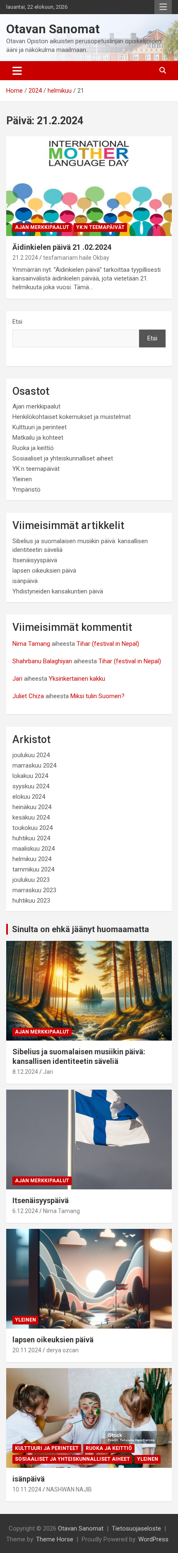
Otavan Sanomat (53, 29)
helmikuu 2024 (31, 859)
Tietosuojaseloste (136, 1528)
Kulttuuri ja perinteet (39, 427)
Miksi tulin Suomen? (97, 696)
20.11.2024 (26, 1350)
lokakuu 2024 (30, 776)
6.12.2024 (25, 1211)
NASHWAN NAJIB (69, 1489)
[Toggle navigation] (17, 70)
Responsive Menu (163, 7)
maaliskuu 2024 (33, 848)
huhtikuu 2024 (31, 838)
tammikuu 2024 (33, 869)
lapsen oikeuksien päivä (44, 570)
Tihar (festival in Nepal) (108, 643)
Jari (17, 678)
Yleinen (22, 479)
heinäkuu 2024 (31, 807)
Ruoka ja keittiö (33, 448)
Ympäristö (26, 489)
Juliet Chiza (28, 696)
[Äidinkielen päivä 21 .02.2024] (89, 186)
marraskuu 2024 (34, 765)
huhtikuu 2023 (31, 900)
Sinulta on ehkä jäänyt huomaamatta (80, 929)
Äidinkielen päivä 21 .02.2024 (61, 247)
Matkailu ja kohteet (37, 437)
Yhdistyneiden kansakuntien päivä (57, 591)
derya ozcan (62, 1350)
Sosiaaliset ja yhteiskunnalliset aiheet (62, 458)
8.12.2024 (25, 1071)
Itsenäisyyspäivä (34, 560)
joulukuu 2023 (31, 880)
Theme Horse (54, 1539)
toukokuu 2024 (32, 828)
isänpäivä (25, 581)
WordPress (153, 1539)
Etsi (17, 321)
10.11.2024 (26, 1489)
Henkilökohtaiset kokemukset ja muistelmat (71, 417)
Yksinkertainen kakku (77, 678)
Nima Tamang (31, 643)
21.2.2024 (25, 257)
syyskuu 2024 (30, 786)
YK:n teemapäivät (100, 227)
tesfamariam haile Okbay (76, 257)
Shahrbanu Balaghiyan (42, 661)
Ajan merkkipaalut (42, 227)
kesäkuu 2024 (31, 817)
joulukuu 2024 (31, 755)
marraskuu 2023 (34, 890)
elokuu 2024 (28, 796)
